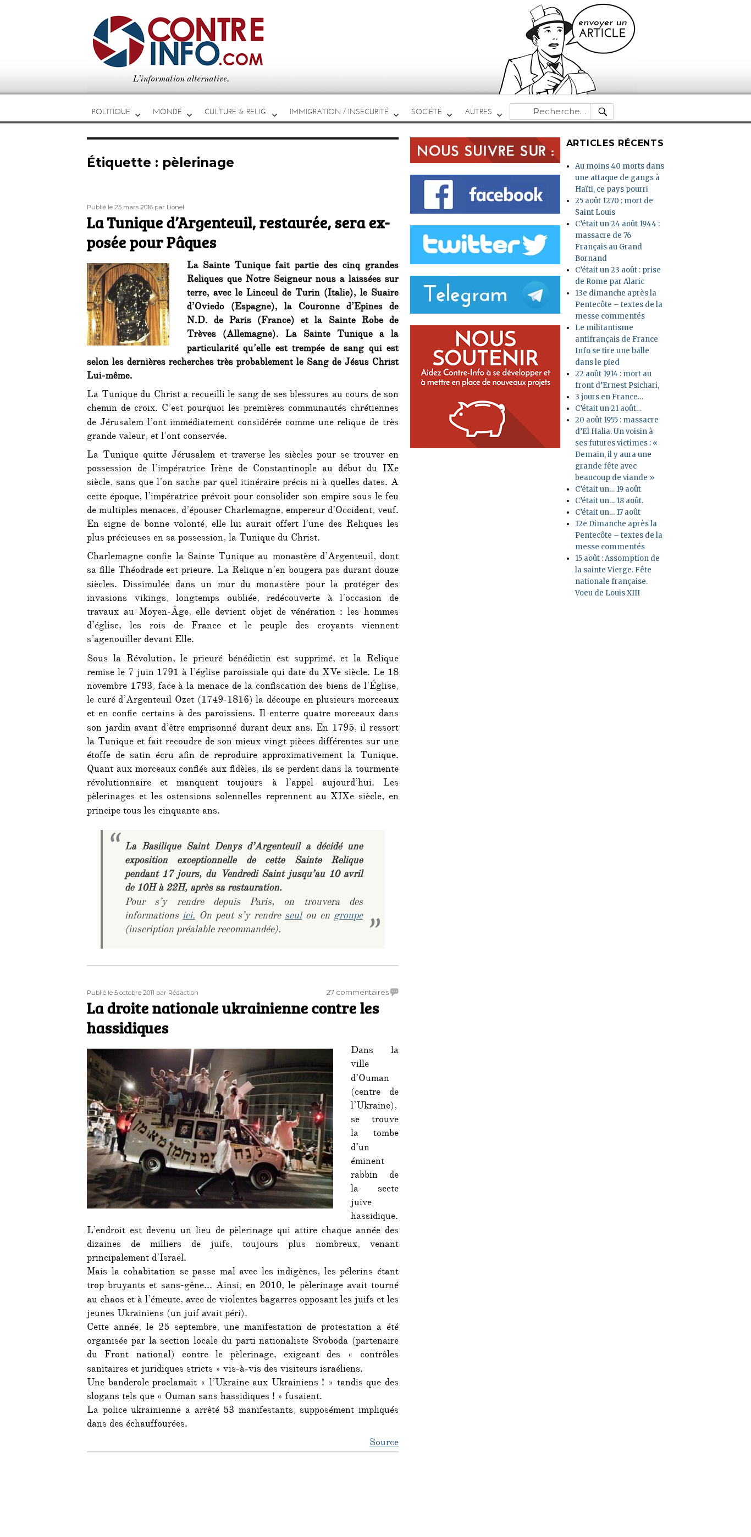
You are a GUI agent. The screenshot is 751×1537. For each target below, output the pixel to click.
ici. (189, 917)
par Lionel (169, 207)
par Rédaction (177, 992)
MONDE (167, 111)
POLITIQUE (111, 111)
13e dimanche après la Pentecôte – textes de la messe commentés (618, 304)
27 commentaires (358, 992)
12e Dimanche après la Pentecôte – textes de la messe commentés (618, 535)
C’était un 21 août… (608, 408)
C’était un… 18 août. (609, 500)
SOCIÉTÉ (426, 111)
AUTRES (478, 111)
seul (293, 917)
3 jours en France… (609, 397)
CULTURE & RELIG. (236, 111)
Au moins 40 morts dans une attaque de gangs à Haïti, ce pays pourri (619, 178)
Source (384, 1443)
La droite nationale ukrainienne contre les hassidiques (233, 1017)
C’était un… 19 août (608, 489)
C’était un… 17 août (607, 512)
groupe (348, 917)
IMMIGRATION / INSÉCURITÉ (339, 111)
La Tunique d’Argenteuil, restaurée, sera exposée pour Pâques (238, 231)
